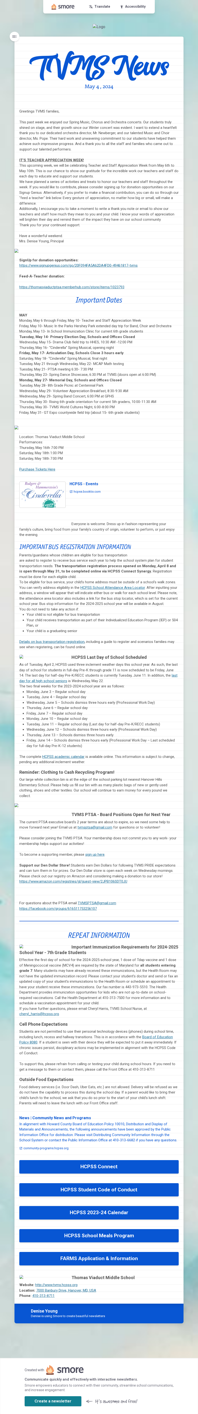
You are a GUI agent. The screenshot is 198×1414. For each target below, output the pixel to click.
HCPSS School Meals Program (99, 1235)
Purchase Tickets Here (37, 469)
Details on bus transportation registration (52, 642)
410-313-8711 (43, 1296)
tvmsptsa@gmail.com (95, 827)
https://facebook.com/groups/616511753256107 (58, 908)
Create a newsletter (53, 1401)
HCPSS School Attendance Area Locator (112, 587)
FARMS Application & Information (99, 1258)
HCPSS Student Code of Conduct (99, 1190)
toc (14, 36)
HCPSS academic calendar (63, 756)
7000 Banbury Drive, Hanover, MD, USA (66, 1290)
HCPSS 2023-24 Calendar (99, 1212)
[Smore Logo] (63, 7)
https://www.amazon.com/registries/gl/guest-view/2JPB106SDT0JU (73, 881)
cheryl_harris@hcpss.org (39, 1014)
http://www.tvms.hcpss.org (56, 1285)
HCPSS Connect (99, 1166)
